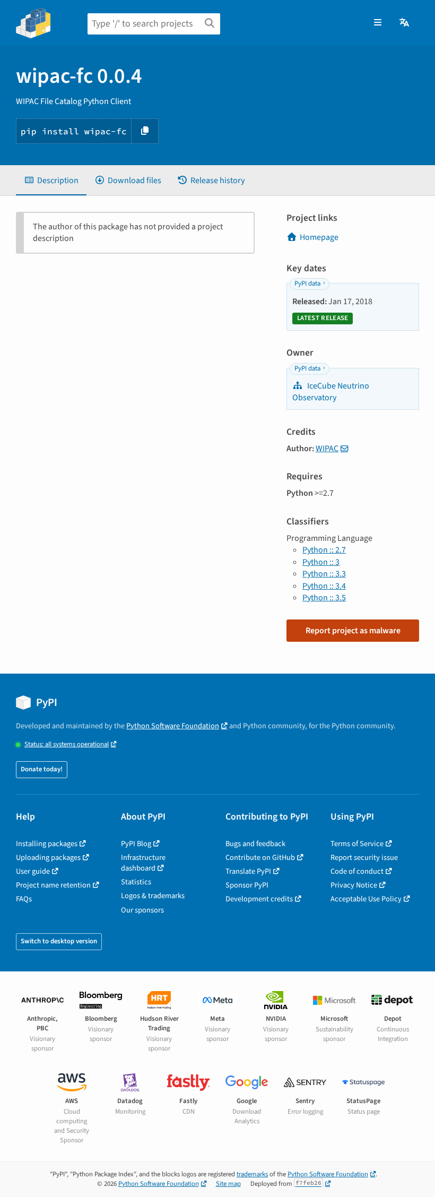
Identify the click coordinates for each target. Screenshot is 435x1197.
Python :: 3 (321, 562)
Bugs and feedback (255, 843)
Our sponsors (142, 910)
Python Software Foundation (172, 725)
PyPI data (307, 283)
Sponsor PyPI (246, 885)
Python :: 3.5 (324, 598)
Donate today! (42, 769)
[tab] (51, 180)
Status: (66, 744)
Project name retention (53, 885)
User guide (33, 871)
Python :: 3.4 (324, 586)
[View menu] (377, 23)
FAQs (24, 899)
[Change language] (405, 23)
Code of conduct (357, 871)
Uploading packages (48, 857)
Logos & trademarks (153, 895)
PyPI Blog (136, 843)
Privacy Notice (353, 885)
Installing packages (46, 843)
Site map (228, 1184)
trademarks (252, 1174)
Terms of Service (357, 843)
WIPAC (327, 448)
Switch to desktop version (59, 941)
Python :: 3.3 (324, 574)
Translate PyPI (248, 871)
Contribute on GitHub (260, 857)
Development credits (259, 899)
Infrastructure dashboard (143, 863)
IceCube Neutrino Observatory (330, 391)
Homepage (319, 237)
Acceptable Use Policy (366, 899)
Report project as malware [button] (353, 630)
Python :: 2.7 (324, 550)
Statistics (136, 882)
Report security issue (364, 857)
